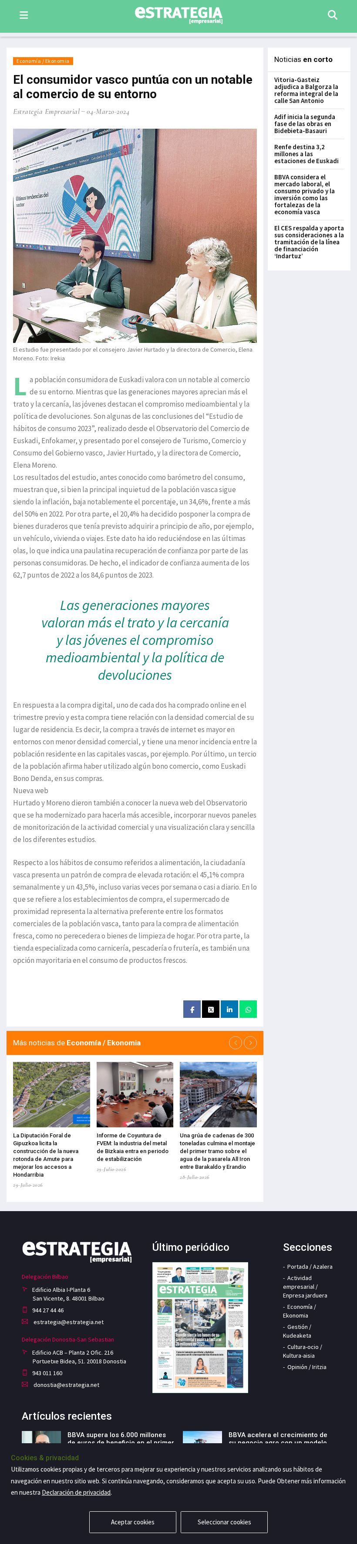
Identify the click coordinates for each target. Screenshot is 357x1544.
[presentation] (235, 1042)
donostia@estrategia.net (65, 1385)
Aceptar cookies (133, 1522)
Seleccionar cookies (224, 1522)
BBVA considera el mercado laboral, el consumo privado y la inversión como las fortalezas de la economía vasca (304, 194)
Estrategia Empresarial (46, 111)
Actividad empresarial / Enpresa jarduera (305, 1286)
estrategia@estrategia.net (68, 1322)
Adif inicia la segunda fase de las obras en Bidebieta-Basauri (304, 124)
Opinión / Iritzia (307, 1367)
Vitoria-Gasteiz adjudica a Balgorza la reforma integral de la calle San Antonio (306, 90)
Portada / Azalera (310, 1266)
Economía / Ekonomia (43, 61)
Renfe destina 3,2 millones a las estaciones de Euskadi (306, 154)
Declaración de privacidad (76, 1492)
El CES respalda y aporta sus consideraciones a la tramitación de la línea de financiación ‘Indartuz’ (309, 242)
